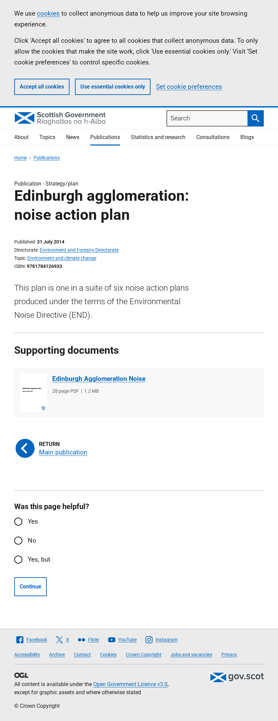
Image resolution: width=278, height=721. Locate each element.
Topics (47, 137)
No (32, 540)
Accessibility (27, 654)
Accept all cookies (42, 86)
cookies (48, 13)
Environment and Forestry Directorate (79, 250)
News (72, 137)
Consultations (213, 137)
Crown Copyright (143, 654)
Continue (30, 586)
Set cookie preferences (189, 87)
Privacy (229, 654)
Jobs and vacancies (191, 654)
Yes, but (39, 559)
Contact (82, 654)
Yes (33, 521)
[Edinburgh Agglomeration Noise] (33, 392)
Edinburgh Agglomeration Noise (98, 379)
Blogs (247, 137)
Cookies (108, 654)
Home (20, 157)
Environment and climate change (61, 258)
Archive (57, 654)
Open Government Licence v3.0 (130, 684)
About (21, 137)
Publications (105, 137)
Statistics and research (158, 137)
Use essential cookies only (112, 86)
